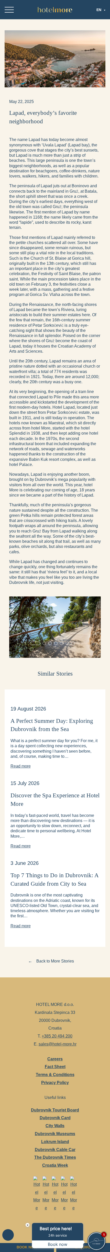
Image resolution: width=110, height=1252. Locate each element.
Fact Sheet (55, 1066)
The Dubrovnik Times (55, 1157)
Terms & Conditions (55, 1074)
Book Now (27, 1247)
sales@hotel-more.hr (57, 1044)
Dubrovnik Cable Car (55, 1149)
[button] (35, 643)
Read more (20, 766)
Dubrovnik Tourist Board (55, 1109)
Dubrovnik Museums (55, 1133)
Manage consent (8, 1235)
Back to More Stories (55, 961)
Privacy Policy (55, 1082)
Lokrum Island (55, 1141)
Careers (55, 1058)
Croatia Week (55, 1165)
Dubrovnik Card (55, 1117)
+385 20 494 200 (57, 1036)
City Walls (55, 1125)
